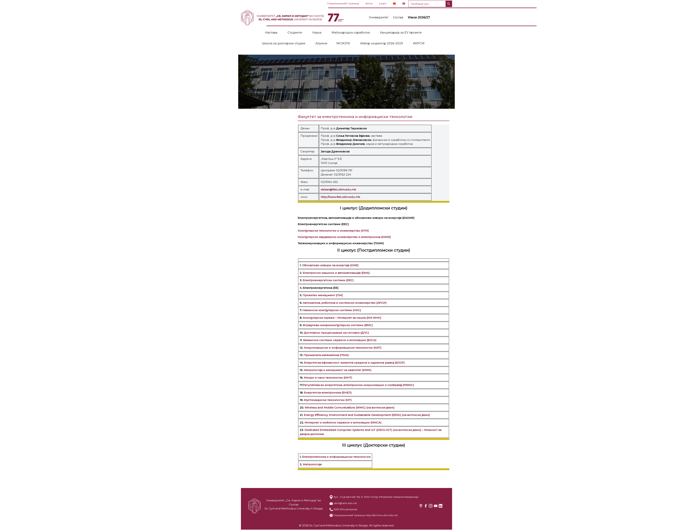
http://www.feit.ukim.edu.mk (340, 197)
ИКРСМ (418, 43)
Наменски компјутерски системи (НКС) (331, 310)
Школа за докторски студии (283, 43)
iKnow (369, 3)
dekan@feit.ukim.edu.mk (338, 189)
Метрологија (312, 464)
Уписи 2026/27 (419, 17)
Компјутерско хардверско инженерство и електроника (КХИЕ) (344, 237)
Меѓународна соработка (351, 32)
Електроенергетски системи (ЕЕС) (328, 280)
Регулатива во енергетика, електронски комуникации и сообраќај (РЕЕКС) (358, 385)
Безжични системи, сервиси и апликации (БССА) (339, 340)
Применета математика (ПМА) (326, 355)
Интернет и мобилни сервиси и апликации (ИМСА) (343, 422)
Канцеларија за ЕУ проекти (401, 32)
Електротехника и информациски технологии (336, 456)
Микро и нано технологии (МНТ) (328, 377)
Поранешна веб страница (343, 3)
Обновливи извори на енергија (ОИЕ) (330, 265)
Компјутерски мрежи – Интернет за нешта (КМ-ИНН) (342, 317)
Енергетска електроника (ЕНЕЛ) (328, 392)
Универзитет (378, 17)
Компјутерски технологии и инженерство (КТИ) (333, 230)
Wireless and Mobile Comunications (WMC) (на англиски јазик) (350, 407)
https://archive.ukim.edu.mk (382, 515)
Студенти (294, 32)
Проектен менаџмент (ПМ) (322, 295)
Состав (398, 17)
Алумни (321, 43)
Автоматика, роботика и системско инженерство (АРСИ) (344, 302)
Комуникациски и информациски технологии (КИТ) (343, 347)
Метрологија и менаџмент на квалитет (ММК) (337, 370)
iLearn (382, 3)
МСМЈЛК (343, 43)
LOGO (292, 17)
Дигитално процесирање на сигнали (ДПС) (336, 332)
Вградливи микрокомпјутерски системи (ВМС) (338, 325)
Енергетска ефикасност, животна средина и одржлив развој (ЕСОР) (354, 362)
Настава (271, 32)
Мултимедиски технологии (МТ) (328, 400)
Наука (316, 32)
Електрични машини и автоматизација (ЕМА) (336, 272)
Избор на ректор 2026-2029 (381, 43)
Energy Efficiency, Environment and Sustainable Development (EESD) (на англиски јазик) (366, 415)
